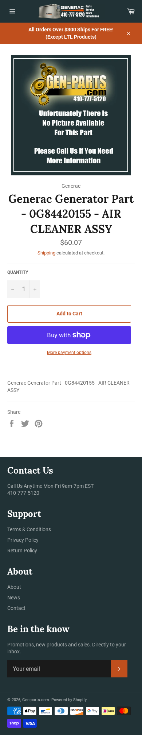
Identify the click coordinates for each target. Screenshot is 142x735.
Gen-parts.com (35, 699)
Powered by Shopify (69, 699)
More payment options (69, 352)
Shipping (46, 253)
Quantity (17, 272)
